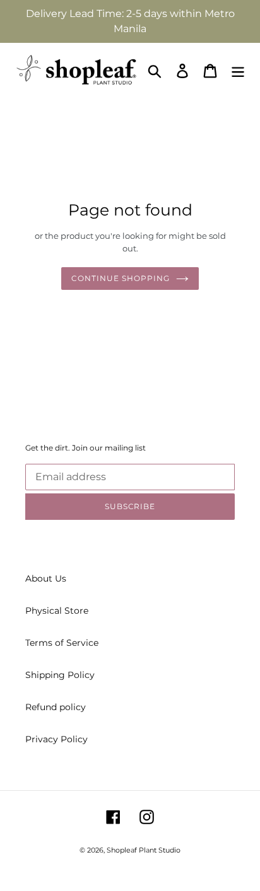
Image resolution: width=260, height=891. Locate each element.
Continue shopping (120, 278)
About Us (45, 578)
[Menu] (238, 70)
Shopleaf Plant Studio (143, 850)
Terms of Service (61, 642)
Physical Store (56, 610)
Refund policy (55, 707)
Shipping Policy (60, 675)
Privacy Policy (56, 739)
